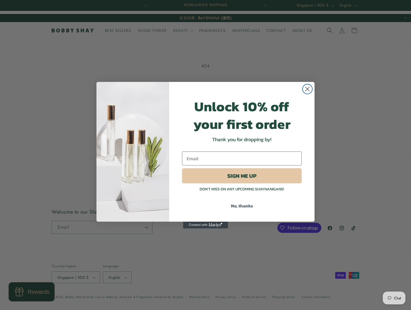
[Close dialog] (307, 89)
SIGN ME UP (241, 176)
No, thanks (242, 205)
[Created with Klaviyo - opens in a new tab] (205, 225)
